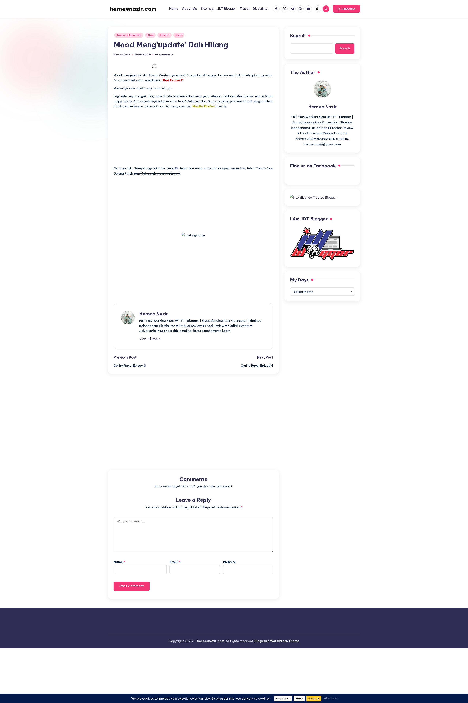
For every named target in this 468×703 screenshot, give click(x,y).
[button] (346, 9)
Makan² (164, 35)
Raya (179, 35)
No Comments (164, 54)
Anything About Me (128, 35)
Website (229, 562)
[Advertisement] (193, 137)
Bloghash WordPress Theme (276, 641)
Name (119, 562)
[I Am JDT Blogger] (322, 244)
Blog (150, 35)
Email (174, 562)
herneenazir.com (133, 8)
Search (298, 35)
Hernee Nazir (153, 313)
